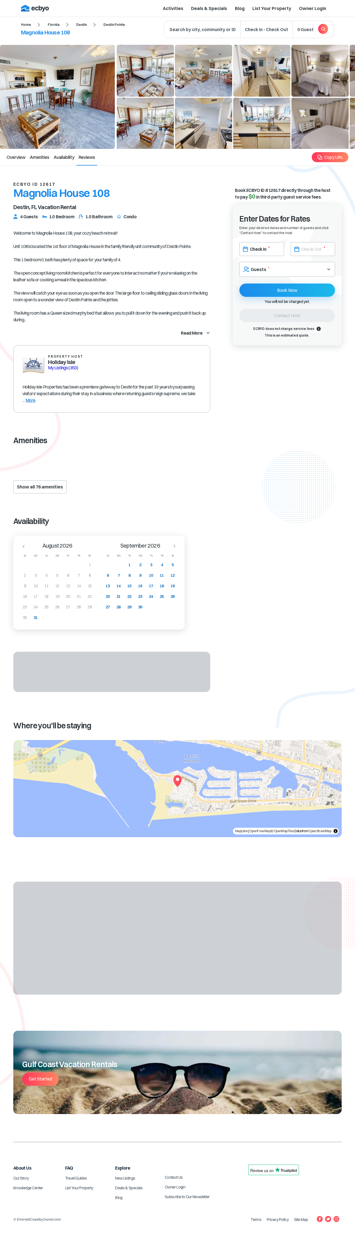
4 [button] (46, 575)
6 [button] (68, 575)
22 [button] (90, 596)
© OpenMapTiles (282, 831)
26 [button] (57, 607)
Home (26, 24)
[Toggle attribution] (335, 831)
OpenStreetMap (319, 831)
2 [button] (25, 575)
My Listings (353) (63, 367)
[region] (177, 788)
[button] (21, 546)
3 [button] (36, 575)
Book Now (287, 290)
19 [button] (57, 596)
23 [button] (25, 607)
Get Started (40, 1079)
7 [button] (79, 575)
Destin (81, 24)
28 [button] (79, 607)
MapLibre (241, 831)
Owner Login (312, 8)
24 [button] (36, 607)
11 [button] (46, 585)
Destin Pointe (114, 24)
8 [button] (90, 575)
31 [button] (36, 617)
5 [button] (57, 575)
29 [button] (90, 607)
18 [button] (46, 596)
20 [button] (68, 596)
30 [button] (25, 617)
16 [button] (25, 596)
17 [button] (36, 596)
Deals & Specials (209, 8)
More (30, 400)
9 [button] (25, 585)
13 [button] (68, 585)
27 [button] (68, 607)
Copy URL (333, 157)
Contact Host (287, 315)
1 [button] (90, 564)
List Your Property (271, 8)
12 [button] (57, 585)
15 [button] (90, 585)
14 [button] (79, 585)
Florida (54, 24)
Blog (240, 8)
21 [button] (79, 596)
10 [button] (36, 585)
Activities (173, 8)
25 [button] (46, 607)
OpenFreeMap (259, 831)
